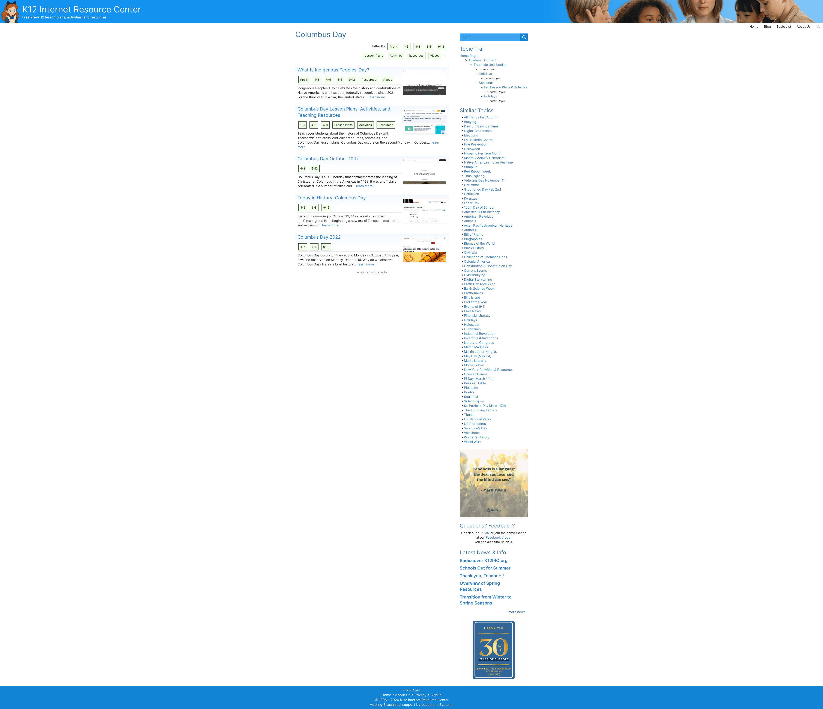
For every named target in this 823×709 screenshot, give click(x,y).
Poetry (469, 392)
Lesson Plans (374, 55)
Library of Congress (479, 343)
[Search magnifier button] (524, 37)
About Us (804, 26)
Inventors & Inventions (481, 338)
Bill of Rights (473, 234)
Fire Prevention (476, 144)
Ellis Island (472, 297)
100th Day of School (479, 207)
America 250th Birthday (482, 212)
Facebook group (498, 537)
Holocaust (471, 325)
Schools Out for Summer (485, 568)
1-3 (406, 46)
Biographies (473, 239)
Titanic (469, 415)
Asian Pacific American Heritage (488, 225)
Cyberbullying (474, 275)
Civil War (470, 252)
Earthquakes (473, 293)
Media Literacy (475, 361)
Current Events (475, 270)
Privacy (421, 695)
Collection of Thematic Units (485, 257)
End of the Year (475, 302)
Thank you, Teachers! (482, 575)
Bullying (470, 122)
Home (753, 26)
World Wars (472, 442)
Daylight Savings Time (481, 126)
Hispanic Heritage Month (483, 153)
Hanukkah (471, 194)
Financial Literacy (477, 316)
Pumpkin (470, 167)
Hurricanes (472, 329)
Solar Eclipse (474, 401)
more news (516, 612)
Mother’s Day (474, 365)
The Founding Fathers (480, 410)
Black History (474, 248)
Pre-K (393, 46)
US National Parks (477, 419)
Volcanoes (472, 433)
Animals (470, 221)
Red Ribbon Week (477, 171)
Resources (416, 55)
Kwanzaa (470, 198)
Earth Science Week (479, 288)
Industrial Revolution (479, 334)
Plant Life (471, 388)
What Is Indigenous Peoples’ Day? (333, 70)
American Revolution (480, 216)
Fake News (472, 311)
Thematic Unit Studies (490, 65)
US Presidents (475, 424)
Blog (767, 26)
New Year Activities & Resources (489, 370)
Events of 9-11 (474, 307)
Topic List (783, 26)
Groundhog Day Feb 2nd (482, 189)
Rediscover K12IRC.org (484, 560)
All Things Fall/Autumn (481, 117)
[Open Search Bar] (818, 26)
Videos (434, 55)
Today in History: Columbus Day (331, 197)
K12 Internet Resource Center (81, 9)
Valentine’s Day (475, 428)
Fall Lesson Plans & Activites (505, 87)
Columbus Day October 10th (327, 158)
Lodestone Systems (437, 704)
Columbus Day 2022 (319, 237)
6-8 (429, 46)
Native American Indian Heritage (488, 162)
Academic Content (482, 60)
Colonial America (477, 261)
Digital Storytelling (478, 279)
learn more (377, 97)
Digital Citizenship (478, 131)
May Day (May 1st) (477, 356)
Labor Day (471, 203)
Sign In (436, 695)
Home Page (468, 56)
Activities (396, 55)
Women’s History (476, 437)
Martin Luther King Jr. (480, 352)
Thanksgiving (474, 176)
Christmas (471, 185)
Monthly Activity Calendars (484, 158)
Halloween (472, 149)
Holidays (485, 74)
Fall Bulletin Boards (478, 140)
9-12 (441, 46)
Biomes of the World (479, 243)
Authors (470, 230)
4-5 (417, 46)
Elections (471, 135)
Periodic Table (475, 383)
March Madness (476, 347)
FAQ (487, 533)
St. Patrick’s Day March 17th (485, 406)
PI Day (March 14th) (479, 379)
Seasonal (486, 83)
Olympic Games (476, 374)
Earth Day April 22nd (479, 284)
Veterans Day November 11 (484, 180)
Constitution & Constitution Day (488, 266)
